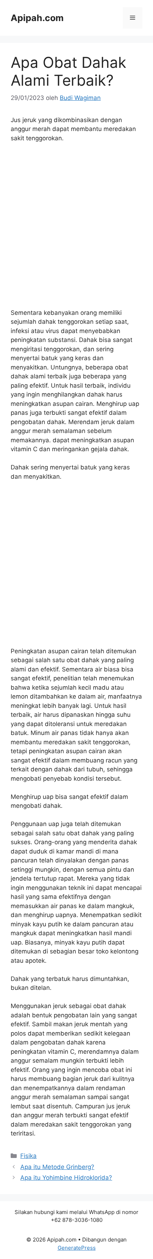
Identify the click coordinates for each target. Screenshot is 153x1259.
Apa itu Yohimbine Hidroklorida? (66, 1177)
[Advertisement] (76, 229)
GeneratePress (77, 1247)
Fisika (28, 1155)
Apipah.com (37, 17)
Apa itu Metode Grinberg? (57, 1166)
